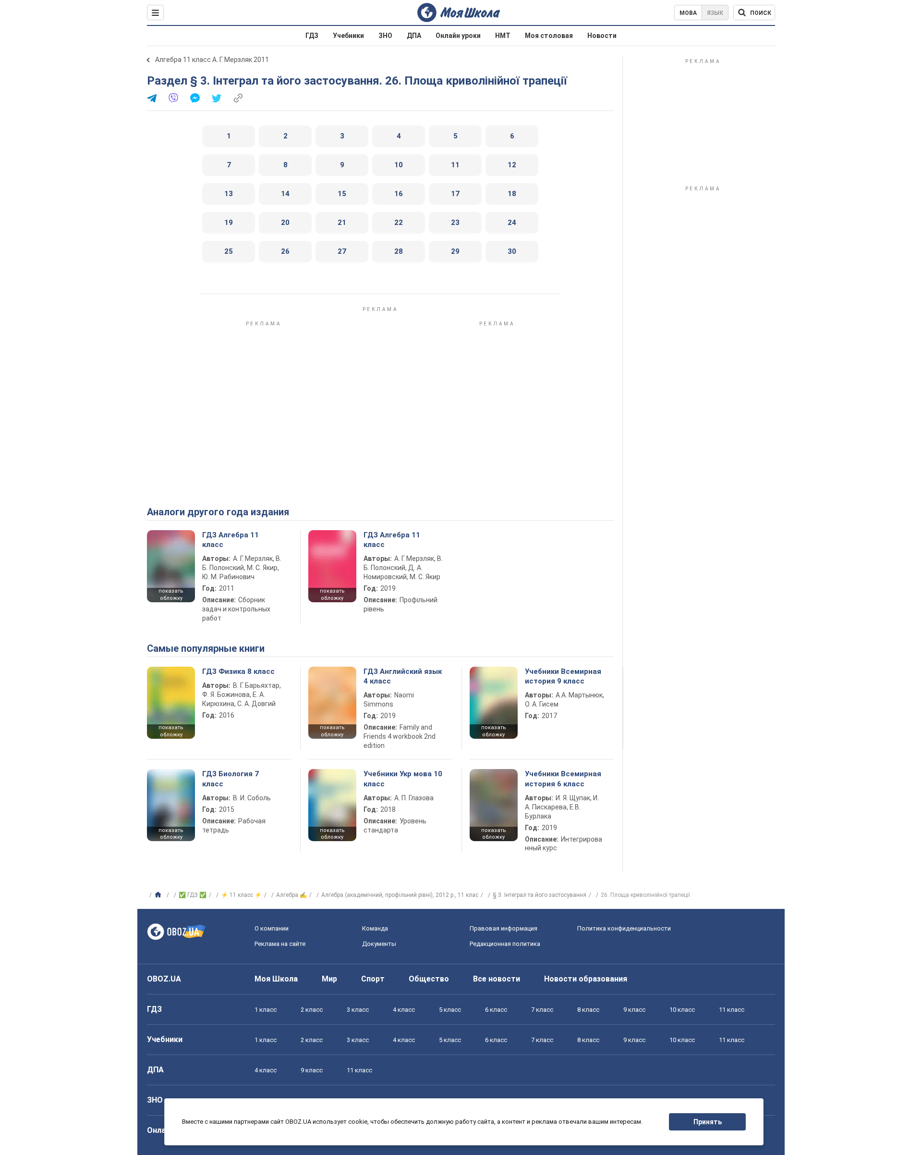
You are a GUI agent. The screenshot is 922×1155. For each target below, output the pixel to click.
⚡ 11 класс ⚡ (241, 895)
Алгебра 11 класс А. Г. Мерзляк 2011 (212, 59)
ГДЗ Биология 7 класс (230, 779)
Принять (707, 1122)
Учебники (348, 35)
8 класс (588, 1009)
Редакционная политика (505, 943)
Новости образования (585, 978)
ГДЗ (311, 35)
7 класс (542, 1009)
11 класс (731, 1009)
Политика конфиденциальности (624, 928)
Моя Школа (276, 978)
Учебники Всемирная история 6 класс (563, 779)
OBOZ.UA (164, 978)
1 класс (266, 1009)
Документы (379, 943)
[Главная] (159, 895)
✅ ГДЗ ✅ (192, 895)
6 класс (496, 1009)
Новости (602, 35)
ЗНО (385, 35)
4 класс (404, 1009)
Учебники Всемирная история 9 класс (563, 676)
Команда (375, 928)
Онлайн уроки (458, 35)
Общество (429, 978)
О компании (272, 928)
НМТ (502, 35)
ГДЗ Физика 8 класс (238, 671)
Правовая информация (503, 928)
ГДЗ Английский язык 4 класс (403, 676)
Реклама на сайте (280, 943)
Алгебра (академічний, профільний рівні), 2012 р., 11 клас (399, 895)
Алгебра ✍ (291, 895)
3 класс (358, 1009)
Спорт (373, 978)
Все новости (496, 978)
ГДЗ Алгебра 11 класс (230, 540)
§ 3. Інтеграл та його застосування (539, 895)
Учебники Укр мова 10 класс (403, 779)
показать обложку (170, 594)
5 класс (450, 1009)
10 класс (682, 1009)
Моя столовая (549, 35)
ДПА (414, 35)
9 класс (634, 1009)
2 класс (312, 1009)
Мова (688, 13)
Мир (329, 978)
